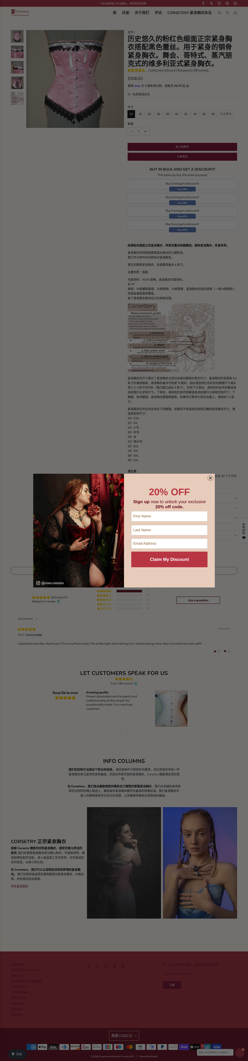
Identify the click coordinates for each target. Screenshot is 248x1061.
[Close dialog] (210, 478)
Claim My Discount (169, 559)
